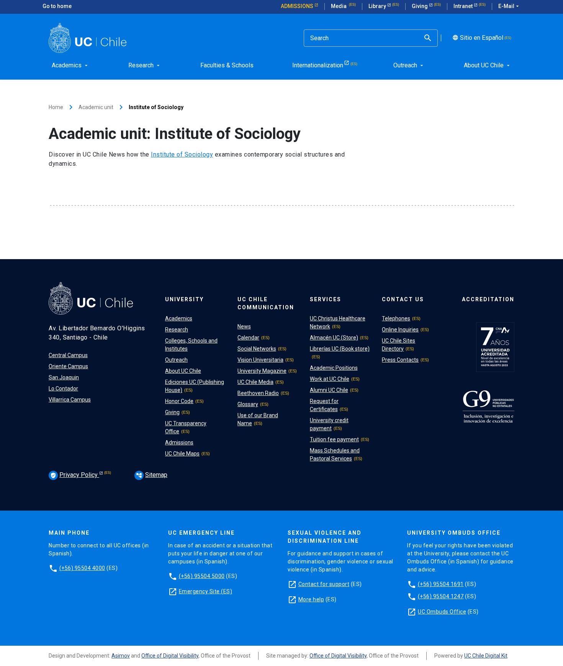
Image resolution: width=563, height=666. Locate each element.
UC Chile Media (255, 382)
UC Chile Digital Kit (485, 656)
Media (339, 6)
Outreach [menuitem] (409, 65)
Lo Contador (63, 388)
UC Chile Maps (182, 454)
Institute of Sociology (182, 154)
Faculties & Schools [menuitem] (227, 65)
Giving (420, 6)
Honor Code (179, 401)
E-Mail (509, 6)
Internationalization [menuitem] (317, 65)
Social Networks (256, 349)
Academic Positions (334, 368)
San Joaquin (64, 377)
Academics (178, 318)
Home (56, 107)
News (244, 326)
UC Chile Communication (265, 303)
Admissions (297, 6)
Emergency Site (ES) (205, 591)
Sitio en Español (477, 37)
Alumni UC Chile (329, 390)
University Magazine (261, 371)
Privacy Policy (74, 474)
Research (176, 329)
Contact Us (403, 299)
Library (377, 6)
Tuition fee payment (334, 439)
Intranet (463, 6)
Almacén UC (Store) (334, 338)
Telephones (396, 318)
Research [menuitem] (144, 65)
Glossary (247, 404)
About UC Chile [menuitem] (487, 65)
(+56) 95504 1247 (441, 596)
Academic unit (96, 107)
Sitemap (151, 474)
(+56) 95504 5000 (202, 576)
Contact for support (324, 584)
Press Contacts (400, 360)
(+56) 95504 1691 (441, 584)
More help (311, 599)
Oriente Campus (68, 366)
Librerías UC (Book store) (340, 349)
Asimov (120, 656)
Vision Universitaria (260, 360)
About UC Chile (183, 371)
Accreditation (488, 299)
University (184, 299)
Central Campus (68, 355)
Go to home (57, 6)
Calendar (248, 338)
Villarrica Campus (70, 400)
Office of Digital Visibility (169, 656)
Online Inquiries (400, 329)
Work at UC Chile (329, 379)
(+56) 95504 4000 (82, 568)
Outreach (176, 360)
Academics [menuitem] (70, 65)
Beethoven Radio (258, 393)
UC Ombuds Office (442, 612)
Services (325, 299)
